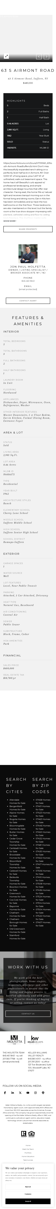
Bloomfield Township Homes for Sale (17, 864)
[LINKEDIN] (12, 1093)
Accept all (28, 1201)
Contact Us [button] (28, 1014)
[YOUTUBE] (28, 1093)
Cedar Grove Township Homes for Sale (17, 841)
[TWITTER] (20, 1093)
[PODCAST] (43, 1093)
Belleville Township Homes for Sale (17, 880)
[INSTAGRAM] (35, 1093)
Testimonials (28, 1160)
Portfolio (28, 1153)
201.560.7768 (9, 1059)
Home (28, 1145)
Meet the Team (28, 1149)
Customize (28, 1194)
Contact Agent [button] (28, 301)
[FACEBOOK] (5, 1093)
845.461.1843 (28, 281)
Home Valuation (28, 1156)
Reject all (28, 1187)
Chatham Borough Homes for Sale (18, 922)
